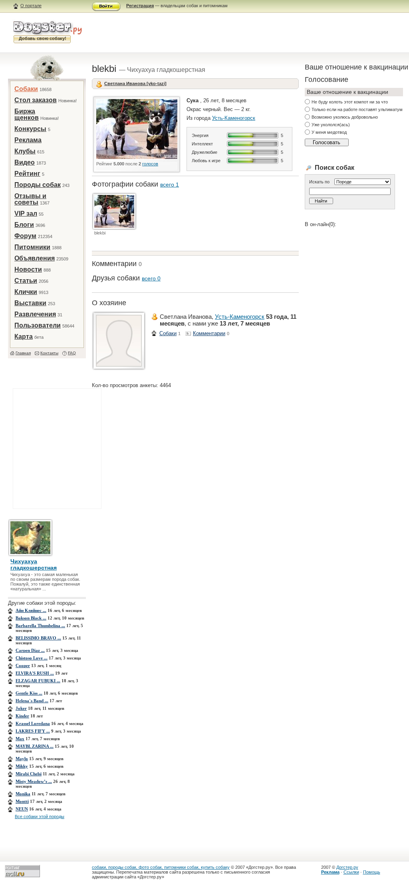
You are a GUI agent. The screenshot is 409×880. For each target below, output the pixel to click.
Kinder (22, 715)
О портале (31, 5)
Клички (25, 291)
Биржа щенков (26, 114)
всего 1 (169, 184)
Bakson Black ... (31, 618)
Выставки (30, 303)
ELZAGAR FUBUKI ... (38, 680)
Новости (28, 269)
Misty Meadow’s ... (34, 781)
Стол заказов (35, 100)
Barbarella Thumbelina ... (40, 625)
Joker (21, 708)
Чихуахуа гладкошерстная (33, 564)
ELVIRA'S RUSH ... (35, 673)
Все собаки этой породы (39, 816)
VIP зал (25, 213)
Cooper (23, 665)
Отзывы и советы (30, 199)
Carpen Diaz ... (30, 650)
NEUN (22, 809)
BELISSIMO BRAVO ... (38, 638)
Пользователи (37, 325)
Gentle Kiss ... (29, 693)
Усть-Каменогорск (233, 118)
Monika (23, 793)
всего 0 (151, 278)
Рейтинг (27, 173)
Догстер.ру (347, 867)
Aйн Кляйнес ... (31, 610)
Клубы (25, 151)
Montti (22, 801)
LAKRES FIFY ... (33, 731)
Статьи (25, 280)
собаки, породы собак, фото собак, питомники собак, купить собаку (161, 867)
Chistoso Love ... (32, 658)
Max (20, 738)
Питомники (32, 247)
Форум (25, 235)
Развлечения (35, 314)
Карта (23, 336)
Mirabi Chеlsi (29, 773)
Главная (23, 353)
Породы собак (37, 184)
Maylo (22, 758)
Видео (24, 162)
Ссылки (351, 872)
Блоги (24, 224)
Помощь (371, 872)
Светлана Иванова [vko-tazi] (135, 83)
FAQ (72, 353)
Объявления (34, 258)
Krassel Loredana (33, 723)
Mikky (22, 766)
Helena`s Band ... (32, 700)
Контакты (49, 353)
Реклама (28, 140)
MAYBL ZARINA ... (35, 746)
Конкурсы (30, 128)
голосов (150, 163)
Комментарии (209, 333)
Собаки (26, 88)
